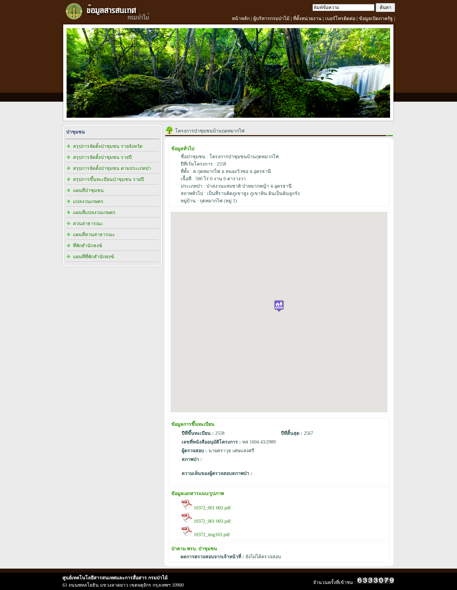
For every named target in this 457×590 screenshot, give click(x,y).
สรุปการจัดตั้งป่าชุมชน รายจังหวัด (108, 146)
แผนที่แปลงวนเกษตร (94, 212)
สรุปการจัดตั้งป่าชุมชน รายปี (102, 157)
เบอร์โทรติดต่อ (340, 18)
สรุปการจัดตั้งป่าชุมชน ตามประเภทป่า (112, 168)
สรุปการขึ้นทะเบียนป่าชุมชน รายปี (108, 179)
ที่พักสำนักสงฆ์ (87, 245)
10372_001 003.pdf (211, 521)
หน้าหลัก (241, 18)
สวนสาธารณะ (88, 223)
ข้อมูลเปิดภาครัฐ (376, 18)
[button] (279, 306)
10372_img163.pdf (211, 534)
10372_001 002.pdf (211, 507)
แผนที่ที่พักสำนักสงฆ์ (93, 256)
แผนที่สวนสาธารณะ (94, 234)
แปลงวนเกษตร (88, 201)
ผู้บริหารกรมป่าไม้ (271, 18)
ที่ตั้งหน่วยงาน (307, 18)
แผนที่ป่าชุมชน (88, 190)
